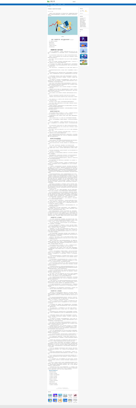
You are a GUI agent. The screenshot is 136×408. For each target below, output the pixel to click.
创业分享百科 (59, 4)
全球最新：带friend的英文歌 (83, 26)
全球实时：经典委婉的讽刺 (84, 53)
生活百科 (51, 4)
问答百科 (64, 4)
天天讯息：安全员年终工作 (84, 59)
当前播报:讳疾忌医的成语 (82, 25)
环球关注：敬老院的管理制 (83, 23)
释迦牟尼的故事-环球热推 (83, 24)
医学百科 (55, 4)
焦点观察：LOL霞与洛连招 (84, 47)
